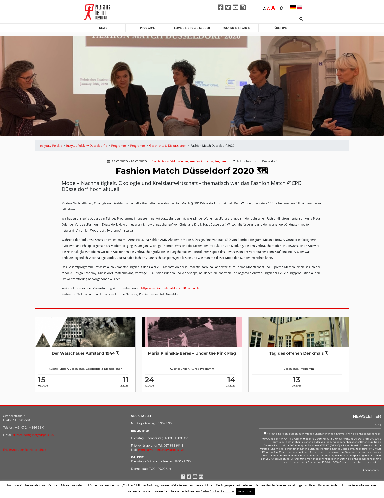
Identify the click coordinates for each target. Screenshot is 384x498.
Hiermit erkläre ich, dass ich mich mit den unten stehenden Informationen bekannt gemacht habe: (323, 433)
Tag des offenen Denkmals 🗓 (298, 353)
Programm (147, 27)
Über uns (280, 27)
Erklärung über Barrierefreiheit (24, 450)
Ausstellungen (58, 368)
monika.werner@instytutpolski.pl (161, 450)
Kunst (195, 368)
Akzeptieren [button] (245, 491)
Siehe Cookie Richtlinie (217, 491)
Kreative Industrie (201, 161)
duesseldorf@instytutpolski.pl (33, 435)
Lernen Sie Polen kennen (192, 27)
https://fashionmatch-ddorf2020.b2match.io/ (172, 288)
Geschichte (77, 368)
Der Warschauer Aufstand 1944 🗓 (85, 353)
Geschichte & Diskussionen (170, 161)
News (103, 27)
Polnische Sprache (236, 27)
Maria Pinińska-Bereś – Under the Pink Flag (192, 353)
